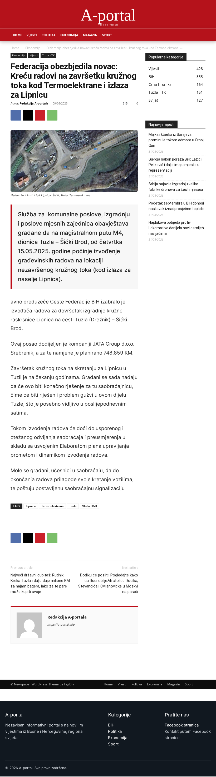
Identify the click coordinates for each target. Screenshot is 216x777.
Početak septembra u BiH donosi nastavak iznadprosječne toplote (176, 206)
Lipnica (31, 506)
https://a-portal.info (61, 624)
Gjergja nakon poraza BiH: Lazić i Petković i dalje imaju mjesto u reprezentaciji (175, 164)
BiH (111, 725)
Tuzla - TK (48, 55)
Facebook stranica (182, 725)
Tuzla (72, 506)
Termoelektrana (52, 506)
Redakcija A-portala (33, 103)
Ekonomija (69, 35)
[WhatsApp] (52, 115)
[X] (28, 115)
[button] (199, 35)
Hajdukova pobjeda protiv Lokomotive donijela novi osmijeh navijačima (176, 228)
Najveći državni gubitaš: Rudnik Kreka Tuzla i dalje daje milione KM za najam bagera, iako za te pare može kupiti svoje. (40, 583)
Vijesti (32, 35)
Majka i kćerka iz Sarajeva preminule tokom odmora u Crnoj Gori (176, 140)
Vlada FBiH (89, 506)
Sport (107, 35)
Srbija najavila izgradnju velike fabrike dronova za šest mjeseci (176, 187)
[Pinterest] (40, 115)
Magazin (90, 35)
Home (17, 35)
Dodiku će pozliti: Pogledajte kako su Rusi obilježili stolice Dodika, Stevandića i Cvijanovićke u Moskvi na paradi (108, 583)
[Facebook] (16, 115)
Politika (49, 35)
